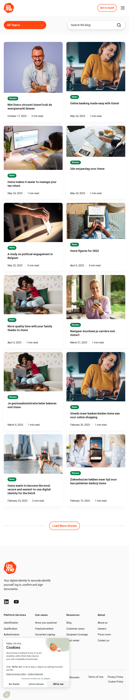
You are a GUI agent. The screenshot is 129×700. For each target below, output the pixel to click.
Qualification (10, 628)
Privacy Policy (115, 676)
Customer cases (75, 628)
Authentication (11, 634)
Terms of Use (95, 676)
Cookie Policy (115, 681)
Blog (68, 622)
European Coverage (77, 634)
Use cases (41, 614)
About (101, 614)
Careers (102, 628)
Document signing (45, 634)
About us (102, 622)
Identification (11, 622)
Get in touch (107, 7)
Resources (72, 614)
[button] (122, 7)
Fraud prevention (44, 628)
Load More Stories (64, 525)
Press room (104, 634)
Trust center (72, 640)
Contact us (103, 640)
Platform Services (15, 614)
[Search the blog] (118, 25)
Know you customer (46, 622)
